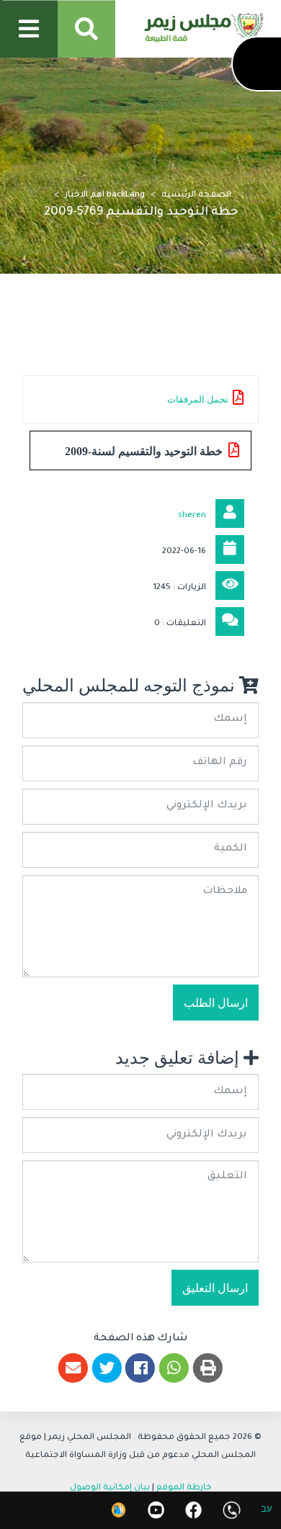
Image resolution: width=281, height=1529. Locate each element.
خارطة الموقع (184, 1488)
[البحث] (86, 29)
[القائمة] (29, 29)
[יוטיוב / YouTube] (156, 1510)
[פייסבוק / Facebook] (193, 1510)
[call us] (231, 1510)
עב (266, 1510)
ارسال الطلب (216, 1003)
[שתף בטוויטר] (107, 1368)
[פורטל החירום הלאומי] (118, 1510)
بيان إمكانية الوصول (110, 1488)
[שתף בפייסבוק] (140, 1368)
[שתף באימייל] (73, 1368)
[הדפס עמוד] (207, 1368)
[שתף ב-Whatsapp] (174, 1368)
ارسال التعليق (215, 1288)
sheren (192, 516)
